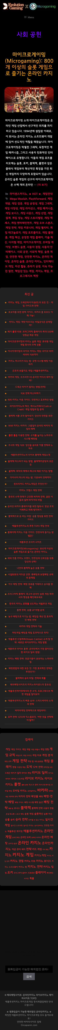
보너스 (17, 808)
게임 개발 (26, 749)
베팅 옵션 (39, 802)
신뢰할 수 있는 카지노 (36, 820)
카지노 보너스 (43, 861)
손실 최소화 (10, 814)
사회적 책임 (36, 252)
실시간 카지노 (28, 825)
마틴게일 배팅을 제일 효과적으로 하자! (30, 633)
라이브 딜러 (40, 772)
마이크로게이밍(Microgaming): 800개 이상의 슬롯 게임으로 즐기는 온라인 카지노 (29, 67)
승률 (7, 819)
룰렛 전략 (25, 785)
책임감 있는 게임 (24, 271)
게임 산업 (40, 213)
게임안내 (48, 194)
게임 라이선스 (27, 208)
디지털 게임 (15, 242)
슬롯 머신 (48, 814)
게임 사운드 (27, 213)
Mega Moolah (18, 199)
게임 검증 (17, 203)
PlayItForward (37, 199)
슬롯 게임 (29, 814)
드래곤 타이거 (10, 773)
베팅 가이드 (19, 802)
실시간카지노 (38, 825)
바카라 (42, 790)
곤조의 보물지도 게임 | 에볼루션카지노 (30, 371)
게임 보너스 (12, 213)
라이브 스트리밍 (17, 779)
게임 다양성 (11, 208)
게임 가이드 (16, 749)
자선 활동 (20, 266)
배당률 (34, 796)
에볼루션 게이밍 (15, 831)
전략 (28, 849)
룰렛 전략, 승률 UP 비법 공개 (30, 610)
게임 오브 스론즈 (43, 223)
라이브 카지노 (34, 778)
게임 (8, 749)
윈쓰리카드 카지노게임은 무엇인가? (30, 484)
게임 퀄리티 (42, 227)
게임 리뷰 (36, 755)
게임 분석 (47, 755)
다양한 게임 (21, 767)
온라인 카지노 (34, 261)
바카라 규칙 (13, 796)
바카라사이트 (30, 1022)
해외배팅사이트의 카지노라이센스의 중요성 (30, 684)
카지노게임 (40, 855)
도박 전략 (38, 767)
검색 (29, 963)
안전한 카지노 (32, 256)
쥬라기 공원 (34, 266)
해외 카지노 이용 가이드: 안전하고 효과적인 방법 (31, 400)
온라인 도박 (25, 837)
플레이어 (40, 872)
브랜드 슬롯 (18, 247)
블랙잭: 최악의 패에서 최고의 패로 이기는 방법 (30, 471)
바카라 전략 (24, 796)
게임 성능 (17, 218)
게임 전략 (11, 227)
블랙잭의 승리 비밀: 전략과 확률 (30, 678)
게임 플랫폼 (38, 761)
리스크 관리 (33, 785)
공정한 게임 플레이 (32, 237)
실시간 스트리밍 (17, 825)
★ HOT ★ (35, 194)
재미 (23, 849)
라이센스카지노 (18, 194)
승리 (12, 820)
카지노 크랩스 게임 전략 (30, 490)
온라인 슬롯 (18, 261)
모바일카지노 (32, 791)
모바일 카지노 (20, 791)
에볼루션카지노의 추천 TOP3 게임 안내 (30, 526)
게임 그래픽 (45, 203)
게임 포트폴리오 (31, 232)
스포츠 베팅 (19, 814)
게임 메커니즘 (45, 208)
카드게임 (45, 849)
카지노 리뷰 (29, 861)
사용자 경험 (33, 247)
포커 (10, 872)
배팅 (41, 796)
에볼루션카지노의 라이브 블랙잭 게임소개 (30, 455)
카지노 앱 (22, 867)
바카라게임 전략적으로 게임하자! (30, 710)
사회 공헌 (22, 252)
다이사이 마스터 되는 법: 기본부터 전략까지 (30, 477)
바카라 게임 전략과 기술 (30, 626)
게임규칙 (19, 755)
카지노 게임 (42, 271)
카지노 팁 (48, 867)
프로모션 (31, 873)
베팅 (11, 802)
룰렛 (17, 784)
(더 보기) (42, 185)
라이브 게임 (26, 773)
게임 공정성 (30, 203)
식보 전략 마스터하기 (30, 393)
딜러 (19, 773)
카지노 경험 (16, 861)
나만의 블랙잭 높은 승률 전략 (30, 568)
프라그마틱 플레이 (20, 873)
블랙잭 (26, 808)
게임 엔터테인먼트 (21, 223)
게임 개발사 (35, 749)
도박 (29, 766)
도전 (51, 767)
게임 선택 (7, 761)
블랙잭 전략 (37, 808)
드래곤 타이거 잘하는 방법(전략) (30, 387)
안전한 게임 (16, 256)
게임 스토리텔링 (33, 218)
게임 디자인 (27, 755)
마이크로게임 (33, 1015)
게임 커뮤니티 (26, 227)
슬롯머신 (38, 814)
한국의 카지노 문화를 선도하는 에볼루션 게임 (30, 604)
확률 (32, 878)
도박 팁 (46, 767)
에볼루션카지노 (33, 831)
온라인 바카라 (36, 837)
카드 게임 (37, 849)
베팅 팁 (10, 808)
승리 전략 (21, 819)
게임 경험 (44, 749)
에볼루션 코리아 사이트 (30, 542)
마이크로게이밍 (32, 242)
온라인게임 (16, 837)
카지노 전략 (35, 866)
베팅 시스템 (29, 802)
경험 (14, 767)
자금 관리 (16, 849)
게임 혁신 (14, 237)
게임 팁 (31, 761)
